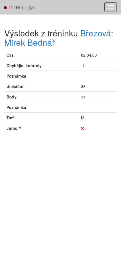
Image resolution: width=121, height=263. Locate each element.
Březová (95, 33)
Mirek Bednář (29, 42)
